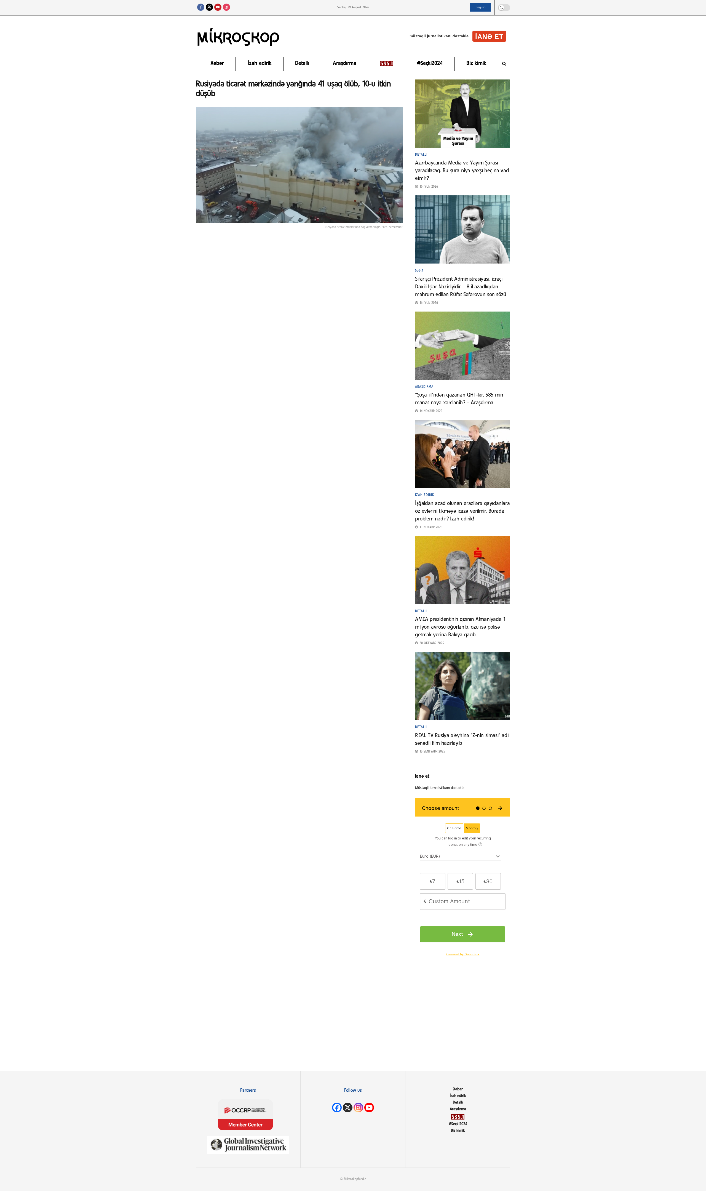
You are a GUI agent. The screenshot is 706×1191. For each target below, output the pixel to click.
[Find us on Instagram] (226, 7)
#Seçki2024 (430, 63)
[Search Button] (504, 64)
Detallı (302, 63)
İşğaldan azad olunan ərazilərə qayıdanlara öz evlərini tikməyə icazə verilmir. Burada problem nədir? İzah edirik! (462, 511)
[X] (347, 1107)
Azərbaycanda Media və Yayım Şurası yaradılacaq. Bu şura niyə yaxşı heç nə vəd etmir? (462, 171)
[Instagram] (358, 1107)
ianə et (489, 36)
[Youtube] (369, 1107)
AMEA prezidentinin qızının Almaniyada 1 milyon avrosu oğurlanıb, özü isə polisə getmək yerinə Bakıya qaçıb (460, 627)
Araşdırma (344, 63)
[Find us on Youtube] (217, 7)
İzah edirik (259, 63)
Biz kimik (476, 63)
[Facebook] (337, 1107)
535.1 (419, 270)
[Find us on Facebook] (200, 7)
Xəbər (217, 63)
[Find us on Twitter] (209, 7)
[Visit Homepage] (238, 36)
